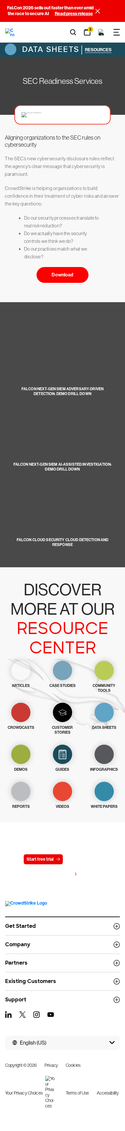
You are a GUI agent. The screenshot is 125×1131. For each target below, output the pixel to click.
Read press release (74, 13)
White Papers (104, 806)
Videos (62, 806)
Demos (21, 769)
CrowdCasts (21, 727)
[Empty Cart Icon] (101, 32)
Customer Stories (62, 730)
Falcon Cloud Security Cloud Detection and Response (63, 542)
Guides (62, 769)
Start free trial (40, 859)
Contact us (81, 859)
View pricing (59, 874)
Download (62, 275)
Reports (21, 806)
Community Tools (104, 688)
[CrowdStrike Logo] (10, 32)
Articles (21, 685)
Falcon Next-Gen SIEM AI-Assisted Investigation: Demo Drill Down (62, 466)
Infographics (104, 769)
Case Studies (62, 685)
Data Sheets (49, 49)
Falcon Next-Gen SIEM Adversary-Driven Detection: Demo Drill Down (62, 391)
